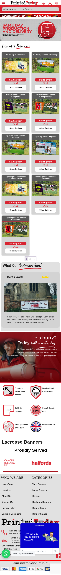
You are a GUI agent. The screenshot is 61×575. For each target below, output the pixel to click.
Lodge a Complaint (11, 514)
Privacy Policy (8, 508)
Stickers (36, 496)
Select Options (16, 87)
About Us (6, 496)
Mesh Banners (39, 490)
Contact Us (7, 502)
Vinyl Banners (39, 484)
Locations (6, 490)
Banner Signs (39, 508)
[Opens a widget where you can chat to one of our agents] (39, 538)
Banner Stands (39, 514)
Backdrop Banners (41, 502)
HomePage (7, 484)
